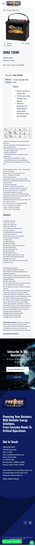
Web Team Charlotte (20, 538)
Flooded (12, 65)
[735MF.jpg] (17, 27)
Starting (17, 65)
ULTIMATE (22, 65)
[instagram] (30, 523)
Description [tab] (8, 75)
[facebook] (25, 523)
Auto (10, 60)
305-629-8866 (11, 457)
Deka (13, 60)
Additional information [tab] (8, 80)
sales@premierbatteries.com (15, 455)
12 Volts (8, 65)
